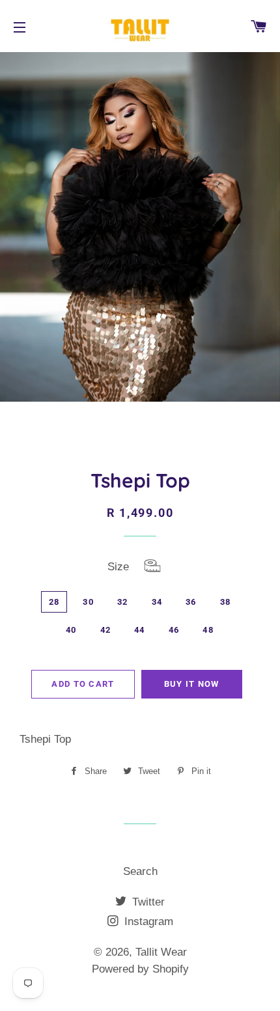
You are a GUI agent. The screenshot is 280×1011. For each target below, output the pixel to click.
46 (174, 630)
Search (140, 871)
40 (71, 630)
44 (139, 630)
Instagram (147, 921)
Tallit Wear (161, 952)
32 (122, 602)
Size (160, 569)
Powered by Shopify (140, 969)
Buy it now (191, 684)
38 (225, 602)
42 (105, 630)
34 (157, 602)
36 (191, 602)
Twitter (147, 902)
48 (208, 630)
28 (54, 602)
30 (88, 602)
